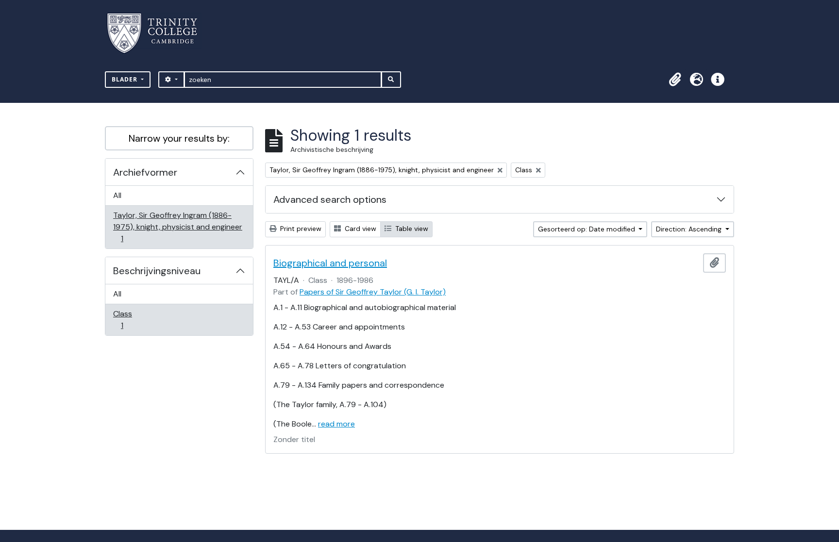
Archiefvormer (145, 172)
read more (336, 424)
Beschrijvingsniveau (157, 270)
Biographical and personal (330, 263)
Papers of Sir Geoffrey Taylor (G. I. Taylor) (373, 292)
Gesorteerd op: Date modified (587, 229)
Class (129, 319)
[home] (158, 33)
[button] (675, 79)
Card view (359, 228)
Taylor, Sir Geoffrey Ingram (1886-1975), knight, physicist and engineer (177, 227)
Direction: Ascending (689, 229)
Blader (125, 79)
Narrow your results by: (179, 138)
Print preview (299, 228)
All (117, 195)
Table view (410, 228)
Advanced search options (329, 199)
